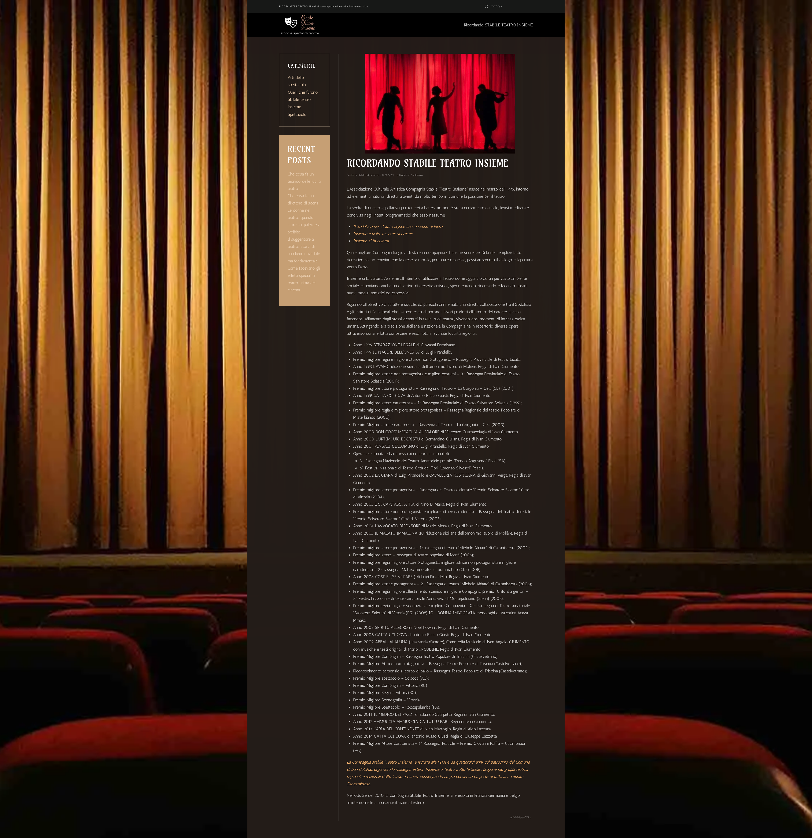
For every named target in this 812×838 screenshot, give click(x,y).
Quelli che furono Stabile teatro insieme (303, 99)
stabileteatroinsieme (368, 175)
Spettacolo (417, 175)
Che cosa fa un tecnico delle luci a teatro (304, 181)
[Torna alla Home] (300, 25)
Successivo (519, 817)
